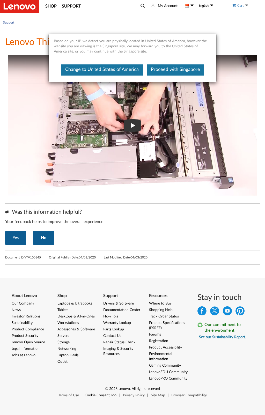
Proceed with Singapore (175, 69)
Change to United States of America (102, 69)
